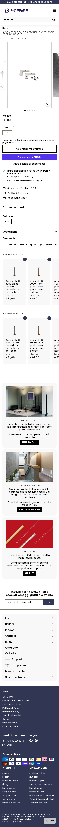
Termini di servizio (12, 715)
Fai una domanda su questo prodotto (27, 244)
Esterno (6, 776)
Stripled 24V (9, 791)
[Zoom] (47, 103)
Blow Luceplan (37, 780)
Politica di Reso (10, 707)
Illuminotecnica (10, 780)
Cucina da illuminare (41, 784)
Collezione (9, 216)
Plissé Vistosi (37, 791)
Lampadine (8, 787)
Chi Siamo (8, 696)
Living (5, 784)
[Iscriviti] (48, 602)
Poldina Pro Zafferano (42, 795)
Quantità (8, 127)
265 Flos (34, 776)
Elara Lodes (36, 787)
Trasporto (9, 238)
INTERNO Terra (29, 442)
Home (5, 28)
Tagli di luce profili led (42, 798)
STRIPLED (29, 573)
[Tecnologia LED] (29, 534)
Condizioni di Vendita (14, 704)
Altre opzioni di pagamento (29, 163)
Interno (6, 773)
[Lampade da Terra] (29, 402)
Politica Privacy (10, 711)
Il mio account (10, 726)
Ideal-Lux (7, 38)
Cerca (5, 718)
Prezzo (6, 115)
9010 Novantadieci (29, 509)
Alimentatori (9, 798)
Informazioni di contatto (16, 700)
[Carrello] (48, 10)
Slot (7, 221)
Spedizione (22, 140)
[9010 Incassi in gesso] (29, 467)
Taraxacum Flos (38, 802)
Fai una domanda (13, 207)
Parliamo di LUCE (39, 773)
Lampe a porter (11, 802)
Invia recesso (9, 722)
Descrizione (10, 231)
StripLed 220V (9, 795)
